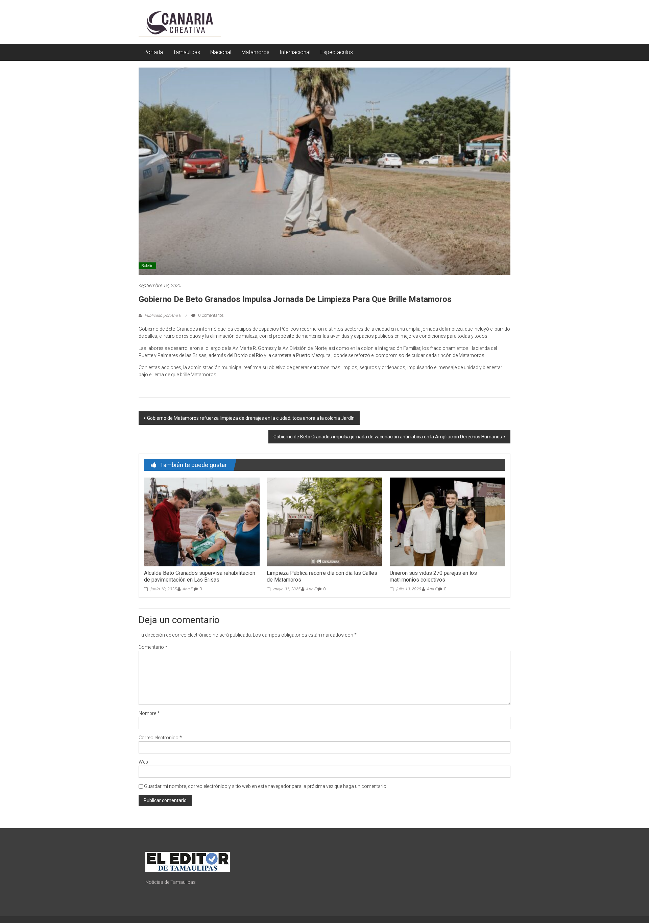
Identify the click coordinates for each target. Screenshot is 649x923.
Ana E (187, 589)
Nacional (220, 52)
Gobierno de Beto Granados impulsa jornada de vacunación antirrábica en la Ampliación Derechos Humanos (387, 436)
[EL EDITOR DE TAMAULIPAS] (187, 861)
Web (143, 762)
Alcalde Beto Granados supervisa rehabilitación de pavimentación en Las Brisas (199, 576)
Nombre (149, 713)
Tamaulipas (186, 52)
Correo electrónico (160, 737)
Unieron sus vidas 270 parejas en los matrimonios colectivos (433, 576)
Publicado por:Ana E (162, 315)
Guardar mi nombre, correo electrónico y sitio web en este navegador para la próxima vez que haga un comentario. (265, 786)
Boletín (147, 265)
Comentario (153, 647)
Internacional (295, 52)
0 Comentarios (210, 315)
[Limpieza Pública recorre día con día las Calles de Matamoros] (324, 521)
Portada (153, 52)
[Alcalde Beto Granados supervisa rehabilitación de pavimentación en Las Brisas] (201, 521)
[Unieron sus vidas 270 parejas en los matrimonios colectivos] (447, 521)
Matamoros (255, 52)
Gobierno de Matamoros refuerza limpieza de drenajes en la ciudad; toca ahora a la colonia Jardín (251, 418)
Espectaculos (336, 52)
